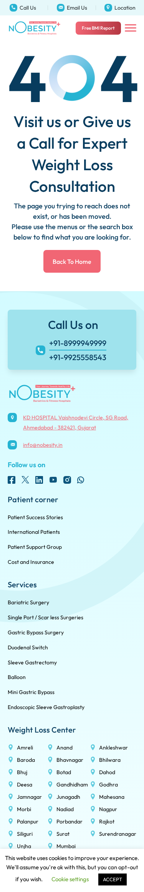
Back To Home (72, 261)
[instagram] (67, 480)
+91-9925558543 (77, 357)
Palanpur (27, 821)
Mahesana (111, 796)
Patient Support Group (35, 546)
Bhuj (22, 772)
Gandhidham (72, 784)
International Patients (34, 531)
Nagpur (108, 809)
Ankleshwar (113, 747)
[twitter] (25, 480)
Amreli (25, 747)
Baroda (26, 759)
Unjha (24, 846)
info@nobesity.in (65, 2)
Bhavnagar (69, 759)
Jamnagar (29, 796)
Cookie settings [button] (70, 879)
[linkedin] (39, 480)
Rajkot (106, 821)
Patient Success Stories (35, 517)
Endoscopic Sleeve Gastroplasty (46, 707)
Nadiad (65, 809)
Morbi (24, 809)
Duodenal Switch (28, 647)
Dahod (107, 772)
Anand (64, 747)
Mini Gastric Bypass (31, 692)
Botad (63, 772)
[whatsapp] (80, 480)
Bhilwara (110, 759)
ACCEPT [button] (112, 879)
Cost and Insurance (31, 561)
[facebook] (11, 480)
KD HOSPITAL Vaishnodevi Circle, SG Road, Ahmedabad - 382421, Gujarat (119, 7)
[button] (130, 28)
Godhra (108, 784)
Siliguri (25, 833)
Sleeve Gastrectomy (32, 662)
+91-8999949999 (18, 2)
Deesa (24, 784)
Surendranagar (117, 833)
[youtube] (53, 480)
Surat (63, 833)
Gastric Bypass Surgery (36, 632)
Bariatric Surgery (28, 602)
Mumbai (66, 846)
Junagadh (68, 796)
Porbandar (69, 821)
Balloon (17, 677)
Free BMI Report (98, 28)
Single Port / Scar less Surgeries (45, 617)
